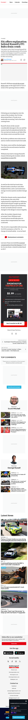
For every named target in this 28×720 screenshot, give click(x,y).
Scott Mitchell (7, 59)
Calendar (17, 2)
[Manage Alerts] (15, 333)
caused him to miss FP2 (8, 158)
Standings (24, 2)
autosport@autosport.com (14, 690)
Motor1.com (14, 669)
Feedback (14, 686)
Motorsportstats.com (14, 677)
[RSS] (19, 661)
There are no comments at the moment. (14, 362)
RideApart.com (14, 679)
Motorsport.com (14, 674)
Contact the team (14, 695)
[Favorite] (21, 59)
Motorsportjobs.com (14, 672)
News (11, 2)
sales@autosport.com (14, 697)
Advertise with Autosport (14, 693)
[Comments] (25, 59)
